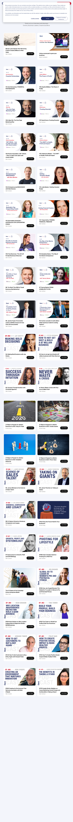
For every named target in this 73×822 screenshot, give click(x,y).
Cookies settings (35, 18)
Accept (47, 18)
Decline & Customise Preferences (61, 18)
